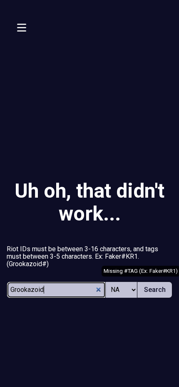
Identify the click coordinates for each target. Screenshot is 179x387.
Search (155, 290)
